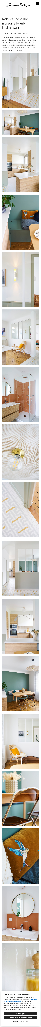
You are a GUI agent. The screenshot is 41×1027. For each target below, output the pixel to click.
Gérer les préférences (20, 1022)
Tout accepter (20, 1014)
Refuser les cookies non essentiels (20, 1017)
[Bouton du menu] (38, 4)
